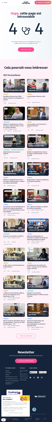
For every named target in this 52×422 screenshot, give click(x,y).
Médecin (7, 370)
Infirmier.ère (8, 372)
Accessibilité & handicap (11, 378)
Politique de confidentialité (15, 419)
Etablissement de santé (11, 376)
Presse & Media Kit (24, 371)
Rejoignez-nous (24, 376)
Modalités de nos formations (9, 383)
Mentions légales (37, 419)
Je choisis (8, 415)
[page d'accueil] (26, 2)
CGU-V (45, 419)
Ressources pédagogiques (12, 380)
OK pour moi (23, 415)
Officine (7, 374)
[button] (3, 419)
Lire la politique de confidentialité (9, 410)
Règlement (8, 418)
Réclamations (23, 380)
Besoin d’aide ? (23, 374)
